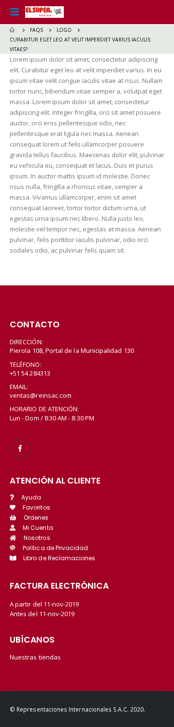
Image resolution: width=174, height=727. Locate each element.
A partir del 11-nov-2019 (44, 604)
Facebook (20, 448)
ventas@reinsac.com (41, 395)
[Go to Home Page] (13, 30)
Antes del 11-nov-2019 (42, 613)
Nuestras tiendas (35, 657)
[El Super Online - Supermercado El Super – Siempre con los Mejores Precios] (44, 12)
